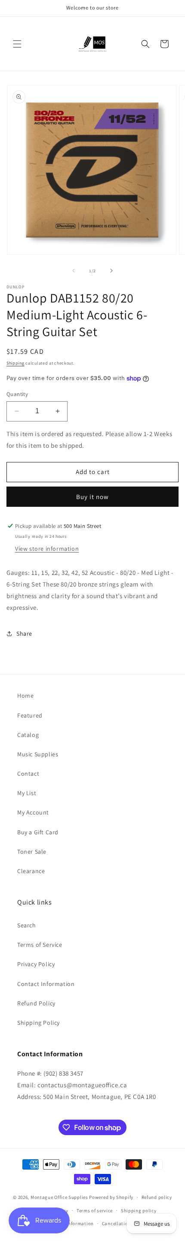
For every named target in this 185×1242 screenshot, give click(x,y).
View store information (47, 548)
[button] (17, 43)
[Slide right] (111, 270)
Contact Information (45, 984)
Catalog (28, 735)
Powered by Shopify (111, 1197)
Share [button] (24, 633)
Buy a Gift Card (38, 832)
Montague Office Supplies (59, 1197)
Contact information (70, 1223)
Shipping (15, 363)
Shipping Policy (38, 1023)
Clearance (31, 871)
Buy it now (92, 497)
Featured (30, 715)
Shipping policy (139, 1211)
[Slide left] (73, 270)
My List (26, 793)
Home (25, 695)
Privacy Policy (36, 964)
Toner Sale (31, 851)
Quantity (17, 394)
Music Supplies (37, 754)
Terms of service (95, 1211)
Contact (28, 773)
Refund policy (157, 1197)
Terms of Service (39, 945)
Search (26, 925)
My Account (33, 812)
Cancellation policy (124, 1223)
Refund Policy (36, 1003)
